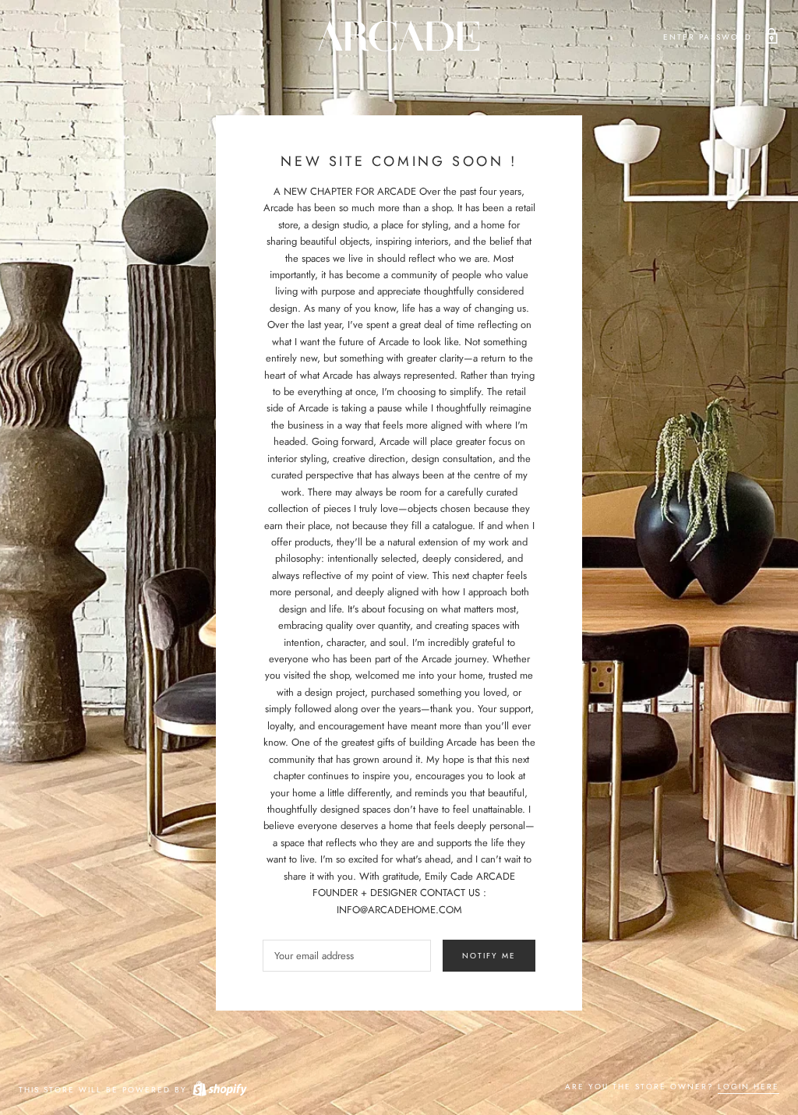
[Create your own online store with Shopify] (219, 1090)
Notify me (489, 956)
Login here (748, 1086)
